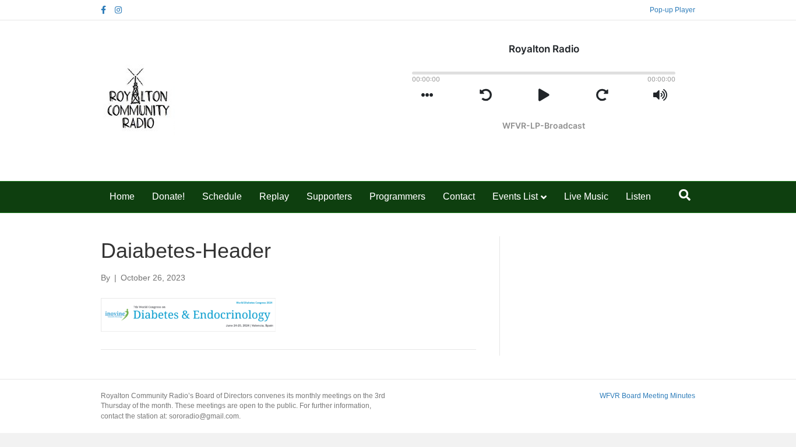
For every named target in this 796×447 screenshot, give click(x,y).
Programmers (397, 196)
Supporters (329, 196)
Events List (515, 196)
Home (122, 196)
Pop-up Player (672, 10)
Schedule (222, 196)
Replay (274, 196)
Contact (459, 196)
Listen (638, 196)
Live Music (586, 196)
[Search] (684, 195)
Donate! (168, 196)
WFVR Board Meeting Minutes (647, 396)
